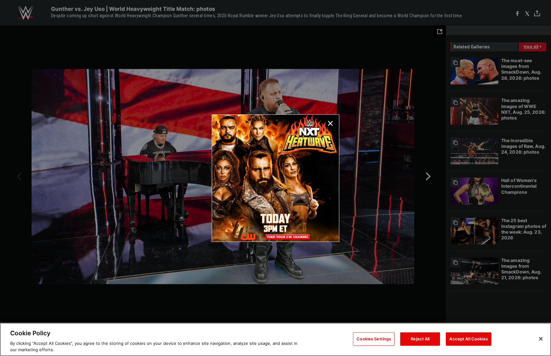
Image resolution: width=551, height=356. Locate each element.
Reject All (420, 338)
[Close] (541, 339)
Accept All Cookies (468, 338)
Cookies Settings (373, 338)
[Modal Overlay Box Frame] (275, 178)
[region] (275, 339)
